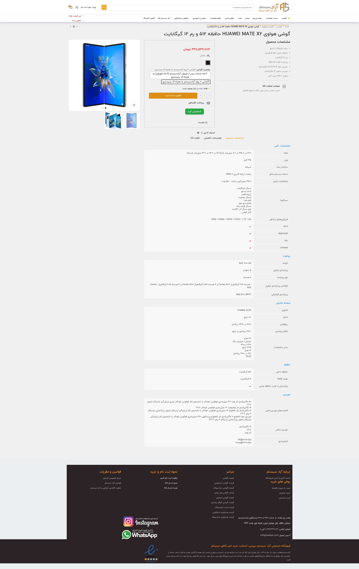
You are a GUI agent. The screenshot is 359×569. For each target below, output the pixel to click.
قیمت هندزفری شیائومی (223, 512)
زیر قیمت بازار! (75, 16)
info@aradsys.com (269, 535)
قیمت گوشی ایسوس (225, 497)
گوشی (279, 26)
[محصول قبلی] (77, 26)
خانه (287, 26)
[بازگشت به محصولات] (74, 26)
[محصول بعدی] (70, 26)
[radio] (208, 63)
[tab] (235, 138)
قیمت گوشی (228, 478)
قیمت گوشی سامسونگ (223, 488)
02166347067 (271, 529)
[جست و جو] (104, 7)
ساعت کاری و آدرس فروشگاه (278, 478)
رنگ (208, 55)
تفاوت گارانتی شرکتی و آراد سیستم (106, 488)
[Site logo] (273, 7)
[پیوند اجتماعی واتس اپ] (201, 133)
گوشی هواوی (267, 26)
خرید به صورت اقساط (281, 488)
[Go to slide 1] (105, 108)
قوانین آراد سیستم (113, 483)
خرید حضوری (284, 493)
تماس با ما (76, 20)
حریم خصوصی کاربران (112, 478)
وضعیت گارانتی (203, 69)
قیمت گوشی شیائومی (224, 483)
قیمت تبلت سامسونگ (224, 507)
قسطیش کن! (194, 111)
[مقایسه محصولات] (77, 7)
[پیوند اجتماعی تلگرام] (198, 133)
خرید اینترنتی (284, 498)
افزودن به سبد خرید (173, 95)
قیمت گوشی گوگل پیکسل (222, 502)
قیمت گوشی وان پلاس (224, 492)
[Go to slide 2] (103, 108)
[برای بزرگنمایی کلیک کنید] (134, 105)
